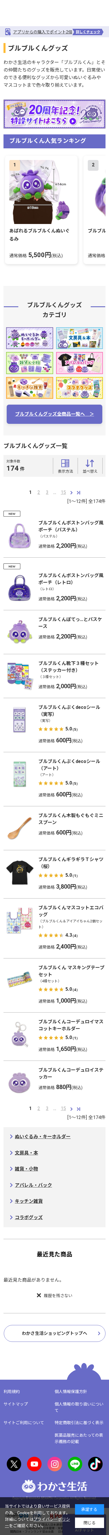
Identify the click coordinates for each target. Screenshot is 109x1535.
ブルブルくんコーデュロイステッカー (70, 1073)
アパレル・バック (33, 1185)
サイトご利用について (23, 1422)
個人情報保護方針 (71, 1391)
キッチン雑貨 (29, 1201)
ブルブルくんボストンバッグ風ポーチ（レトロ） (70, 579)
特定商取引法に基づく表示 (79, 1422)
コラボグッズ (29, 1217)
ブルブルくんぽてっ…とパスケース (70, 623)
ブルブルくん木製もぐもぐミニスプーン (70, 819)
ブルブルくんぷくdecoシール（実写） (69, 711)
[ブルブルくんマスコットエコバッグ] (19, 920)
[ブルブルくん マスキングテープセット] (19, 980)
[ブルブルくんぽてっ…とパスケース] (19, 632)
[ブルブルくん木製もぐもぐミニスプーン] (19, 828)
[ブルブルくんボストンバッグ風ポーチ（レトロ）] (19, 588)
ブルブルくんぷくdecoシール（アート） (69, 765)
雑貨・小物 (26, 1169)
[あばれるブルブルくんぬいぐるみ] (41, 192)
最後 (78, 492)
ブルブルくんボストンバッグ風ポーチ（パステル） (70, 526)
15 (63, 492)
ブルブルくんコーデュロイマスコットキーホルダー (70, 1025)
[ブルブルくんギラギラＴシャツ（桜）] (19, 872)
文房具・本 (26, 1153)
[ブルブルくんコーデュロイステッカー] (19, 1083)
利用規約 (11, 1391)
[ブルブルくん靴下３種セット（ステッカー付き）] (19, 676)
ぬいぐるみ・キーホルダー (43, 1136)
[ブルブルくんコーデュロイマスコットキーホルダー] (19, 1034)
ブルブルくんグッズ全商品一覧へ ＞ (54, 414)
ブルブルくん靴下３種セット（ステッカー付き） (68, 667)
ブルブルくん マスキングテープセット (71, 971)
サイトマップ (15, 1404)
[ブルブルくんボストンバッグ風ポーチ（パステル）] (19, 536)
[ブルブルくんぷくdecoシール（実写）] (19, 720)
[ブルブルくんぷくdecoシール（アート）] (19, 774)
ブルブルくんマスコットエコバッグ (70, 911)
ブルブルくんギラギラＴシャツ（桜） (70, 863)
